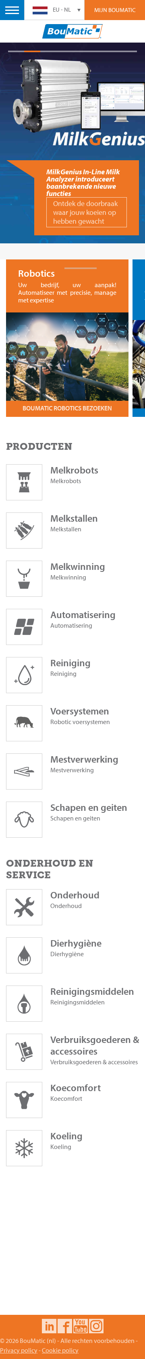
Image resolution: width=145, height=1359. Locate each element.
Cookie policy (60, 1350)
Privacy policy (18, 1350)
